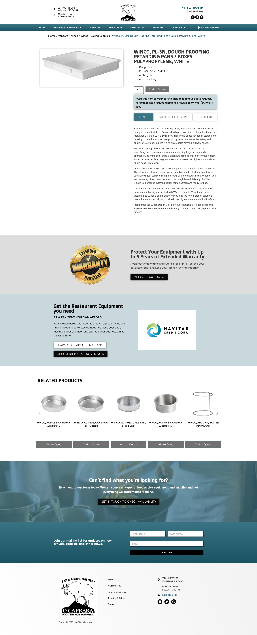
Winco (74, 35)
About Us (158, 27)
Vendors (95, 27)
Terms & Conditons (116, 592)
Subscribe (167, 552)
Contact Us (178, 27)
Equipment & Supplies (66, 27)
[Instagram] (201, 17)
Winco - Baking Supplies (95, 35)
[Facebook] (160, 601)
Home (42, 27)
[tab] (143, 117)
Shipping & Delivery (117, 598)
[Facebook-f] (193, 17)
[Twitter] (197, 17)
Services (114, 27)
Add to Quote (157, 89)
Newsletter (137, 27)
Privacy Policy (114, 585)
